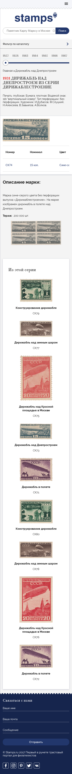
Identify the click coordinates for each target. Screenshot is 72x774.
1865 (45, 55)
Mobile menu (66, 4)
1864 (35, 55)
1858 (15, 55)
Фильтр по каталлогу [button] (16, 43)
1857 (6, 55)
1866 (55, 55)
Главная (8, 70)
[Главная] (36, 19)
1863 (25, 55)
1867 (64, 55)
